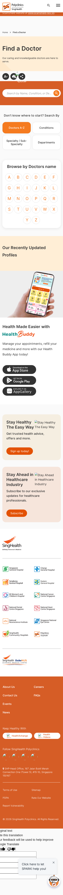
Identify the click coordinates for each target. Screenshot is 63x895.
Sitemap (36, 789)
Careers (39, 686)
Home (5, 32)
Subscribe (16, 513)
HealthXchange (20, 735)
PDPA (6, 797)
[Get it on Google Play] (19, 380)
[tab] (16, 128)
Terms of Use (10, 789)
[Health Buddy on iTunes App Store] (19, 369)
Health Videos (46, 735)
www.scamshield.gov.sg (41, 13)
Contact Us (10, 695)
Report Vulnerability (13, 805)
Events (7, 704)
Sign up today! (19, 451)
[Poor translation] (11, 849)
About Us (9, 686)
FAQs (37, 695)
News (6, 712)
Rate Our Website (41, 797)
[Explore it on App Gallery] (19, 391)
